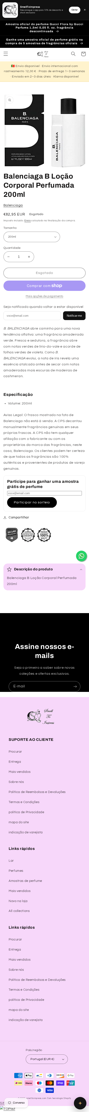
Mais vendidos (19, 771)
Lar (11, 860)
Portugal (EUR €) (42, 1059)
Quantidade (12, 247)
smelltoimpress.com (36, 1098)
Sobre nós (16, 782)
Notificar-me (74, 315)
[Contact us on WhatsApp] (81, 556)
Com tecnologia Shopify (59, 1098)
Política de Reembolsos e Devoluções (37, 792)
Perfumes (16, 870)
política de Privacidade (26, 812)
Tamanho (10, 227)
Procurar (15, 751)
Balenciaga (13, 205)
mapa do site (19, 822)
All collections (19, 911)
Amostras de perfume (25, 881)
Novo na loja (18, 901)
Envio (27, 220)
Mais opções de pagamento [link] (44, 296)
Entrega (15, 761)
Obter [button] (75, 10)
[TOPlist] (7, 1108)
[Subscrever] (75, 686)
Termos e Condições (24, 802)
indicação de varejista (26, 832)
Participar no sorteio (32, 502)
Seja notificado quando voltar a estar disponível (43, 306)
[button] (6, 54)
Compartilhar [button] (19, 517)
